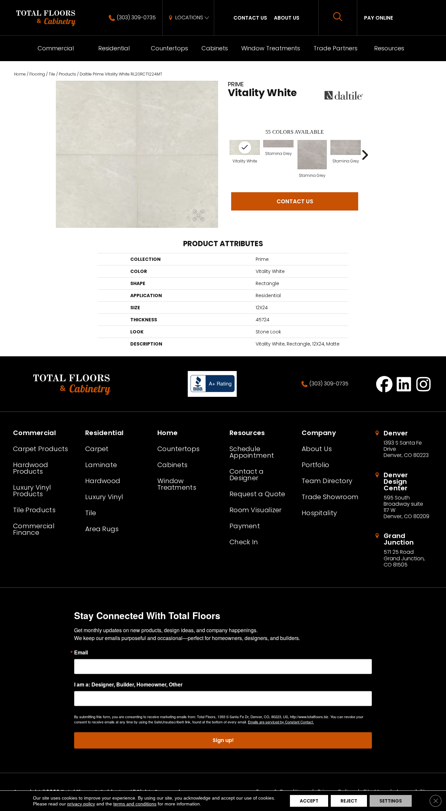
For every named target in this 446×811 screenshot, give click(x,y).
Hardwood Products (30, 468)
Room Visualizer (256, 510)
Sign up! (223, 740)
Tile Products (34, 510)
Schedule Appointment (252, 452)
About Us (286, 17)
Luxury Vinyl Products (32, 490)
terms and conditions (134, 803)
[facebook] (384, 384)
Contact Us (250, 17)
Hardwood (102, 480)
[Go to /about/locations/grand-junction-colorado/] (403, 550)
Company (319, 432)
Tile (52, 74)
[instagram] (423, 384)
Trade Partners (335, 48)
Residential (114, 48)
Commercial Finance (34, 529)
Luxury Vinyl (104, 496)
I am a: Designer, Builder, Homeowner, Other (128, 684)
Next (365, 154)
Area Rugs (102, 528)
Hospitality (319, 512)
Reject (349, 801)
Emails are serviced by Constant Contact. (281, 721)
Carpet (97, 448)
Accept (309, 801)
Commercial (56, 48)
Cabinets (214, 48)
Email (81, 652)
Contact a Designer (247, 474)
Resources (389, 48)
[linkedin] (404, 384)
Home (20, 74)
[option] (278, 158)
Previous (225, 154)
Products (67, 74)
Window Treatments (270, 48)
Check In (244, 542)
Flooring (37, 74)
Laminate (101, 464)
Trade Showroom (330, 496)
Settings (390, 801)
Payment (245, 526)
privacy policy (81, 803)
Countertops (169, 48)
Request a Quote (257, 493)
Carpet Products (40, 448)
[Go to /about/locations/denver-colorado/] (403, 444)
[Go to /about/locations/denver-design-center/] (403, 496)
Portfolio (315, 464)
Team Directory (327, 480)
